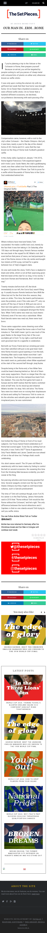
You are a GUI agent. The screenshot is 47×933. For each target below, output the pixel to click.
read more (36, 894)
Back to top (23, 928)
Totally (37, 919)
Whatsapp (35, 49)
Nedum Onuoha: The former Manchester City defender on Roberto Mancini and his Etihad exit (23, 853)
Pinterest (12, 49)
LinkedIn (12, 55)
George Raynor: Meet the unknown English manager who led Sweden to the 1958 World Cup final (23, 649)
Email (35, 55)
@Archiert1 (6, 519)
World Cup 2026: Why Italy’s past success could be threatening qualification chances (23, 816)
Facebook (13, 43)
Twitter (35, 43)
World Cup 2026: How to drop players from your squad (23, 780)
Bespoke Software (12, 922)
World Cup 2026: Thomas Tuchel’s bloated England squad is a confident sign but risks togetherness (23, 706)
